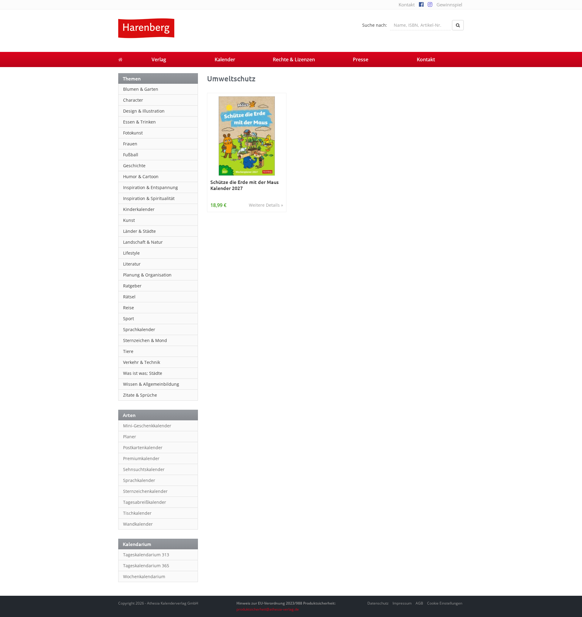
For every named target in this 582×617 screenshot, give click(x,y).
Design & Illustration (144, 111)
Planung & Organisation (147, 275)
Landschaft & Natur (143, 242)
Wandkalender (138, 524)
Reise (128, 307)
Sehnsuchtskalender (144, 469)
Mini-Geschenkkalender (147, 426)
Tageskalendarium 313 (146, 555)
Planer (129, 436)
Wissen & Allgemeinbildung (151, 384)
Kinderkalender (139, 209)
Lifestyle (131, 253)
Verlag (159, 59)
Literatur (132, 264)
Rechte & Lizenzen (294, 59)
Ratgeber (132, 286)
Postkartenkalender (142, 447)
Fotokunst (133, 133)
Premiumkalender (141, 458)
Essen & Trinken (139, 122)
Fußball (130, 155)
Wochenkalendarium (144, 576)
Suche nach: (374, 25)
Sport (128, 318)
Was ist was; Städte (142, 373)
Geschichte (134, 165)
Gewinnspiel (449, 5)
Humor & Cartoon (141, 176)
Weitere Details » (266, 205)
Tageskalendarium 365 (146, 565)
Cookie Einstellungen (444, 603)
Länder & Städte (139, 231)
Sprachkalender (139, 329)
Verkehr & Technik (141, 362)
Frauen (130, 144)
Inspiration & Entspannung (150, 187)
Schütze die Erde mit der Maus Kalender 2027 (244, 185)
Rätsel (129, 297)
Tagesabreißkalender (144, 502)
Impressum (402, 603)
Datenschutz (378, 603)
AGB (419, 603)
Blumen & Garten (140, 89)
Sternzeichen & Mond (145, 340)
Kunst (129, 220)
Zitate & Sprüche (140, 395)
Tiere (128, 351)
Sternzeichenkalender (145, 491)
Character (133, 100)
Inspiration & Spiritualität (149, 198)
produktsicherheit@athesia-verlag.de (267, 609)
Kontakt (407, 5)
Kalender (225, 59)
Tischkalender (137, 513)
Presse (360, 59)
